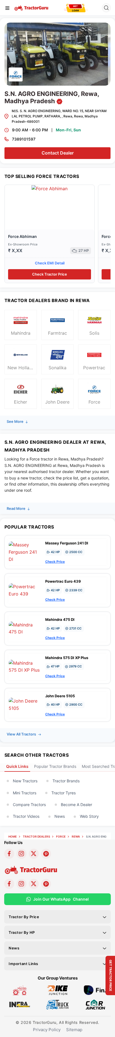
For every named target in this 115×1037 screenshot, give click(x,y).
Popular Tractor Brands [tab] (55, 766)
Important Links (23, 963)
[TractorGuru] (31, 7)
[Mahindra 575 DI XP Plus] (25, 666)
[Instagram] (21, 854)
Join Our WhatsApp (61, 899)
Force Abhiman (22, 236)
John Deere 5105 (60, 696)
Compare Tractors (29, 804)
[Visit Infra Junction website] (19, 1004)
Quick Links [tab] (17, 766)
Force (61, 836)
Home (12, 836)
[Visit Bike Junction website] (57, 990)
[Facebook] (9, 854)
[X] (34, 854)
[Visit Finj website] (95, 990)
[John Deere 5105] (25, 704)
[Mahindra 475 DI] (25, 628)
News (59, 816)
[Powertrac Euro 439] (25, 590)
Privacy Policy (47, 1029)
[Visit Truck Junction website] (57, 1004)
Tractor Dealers (36, 836)
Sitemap (74, 1029)
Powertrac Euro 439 (63, 581)
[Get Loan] (76, 7)
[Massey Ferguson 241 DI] (25, 551)
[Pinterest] (46, 854)
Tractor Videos (26, 816)
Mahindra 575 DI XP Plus (66, 657)
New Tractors (25, 780)
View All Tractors (22, 734)
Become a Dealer (76, 804)
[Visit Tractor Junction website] (19, 990)
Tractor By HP (22, 932)
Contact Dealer (58, 153)
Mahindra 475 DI (60, 619)
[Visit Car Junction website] (95, 1004)
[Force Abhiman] (50, 188)
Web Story (89, 816)
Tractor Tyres (63, 792)
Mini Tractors (24, 792)
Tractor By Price (24, 917)
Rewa (76, 836)
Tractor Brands (66, 780)
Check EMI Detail (49, 263)
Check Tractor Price (49, 274)
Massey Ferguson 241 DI (66, 543)
